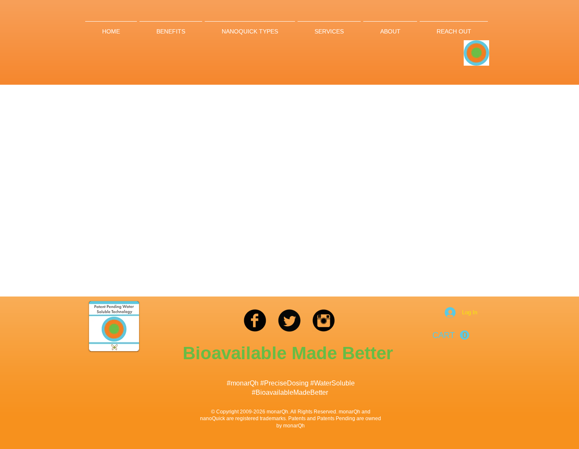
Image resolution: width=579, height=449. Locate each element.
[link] (450, 335)
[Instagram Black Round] (323, 320)
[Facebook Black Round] (255, 320)
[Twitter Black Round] (289, 320)
